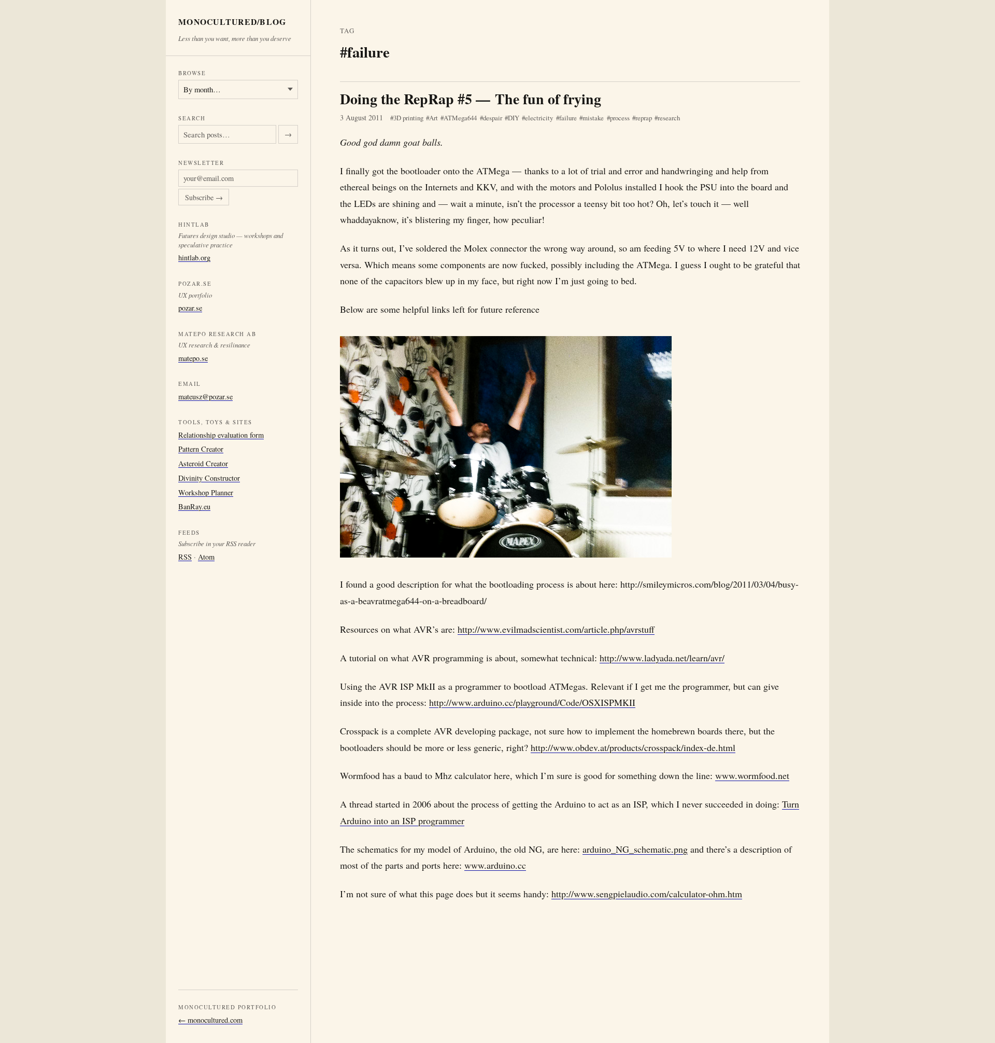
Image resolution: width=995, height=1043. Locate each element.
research (669, 117)
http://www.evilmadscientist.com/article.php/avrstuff (556, 629)
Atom (206, 557)
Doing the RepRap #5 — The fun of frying (470, 98)
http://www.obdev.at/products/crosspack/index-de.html (633, 747)
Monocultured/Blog (232, 22)
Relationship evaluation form (221, 435)
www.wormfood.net (752, 775)
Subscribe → (204, 197)
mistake (593, 117)
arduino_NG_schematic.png (635, 849)
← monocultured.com (210, 1020)
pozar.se (190, 308)
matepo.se (193, 358)
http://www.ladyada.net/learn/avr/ (662, 657)
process (620, 117)
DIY (513, 117)
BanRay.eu (194, 506)
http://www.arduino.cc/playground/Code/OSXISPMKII (532, 702)
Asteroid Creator (203, 463)
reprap (643, 117)
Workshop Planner (205, 492)
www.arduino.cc (495, 865)
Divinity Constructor (209, 478)
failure (568, 117)
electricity (539, 117)
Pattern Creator (200, 449)
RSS (185, 557)
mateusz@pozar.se (205, 396)
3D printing (408, 117)
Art (433, 117)
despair (492, 117)
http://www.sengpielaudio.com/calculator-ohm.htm (646, 893)
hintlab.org (194, 257)
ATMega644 (460, 117)
